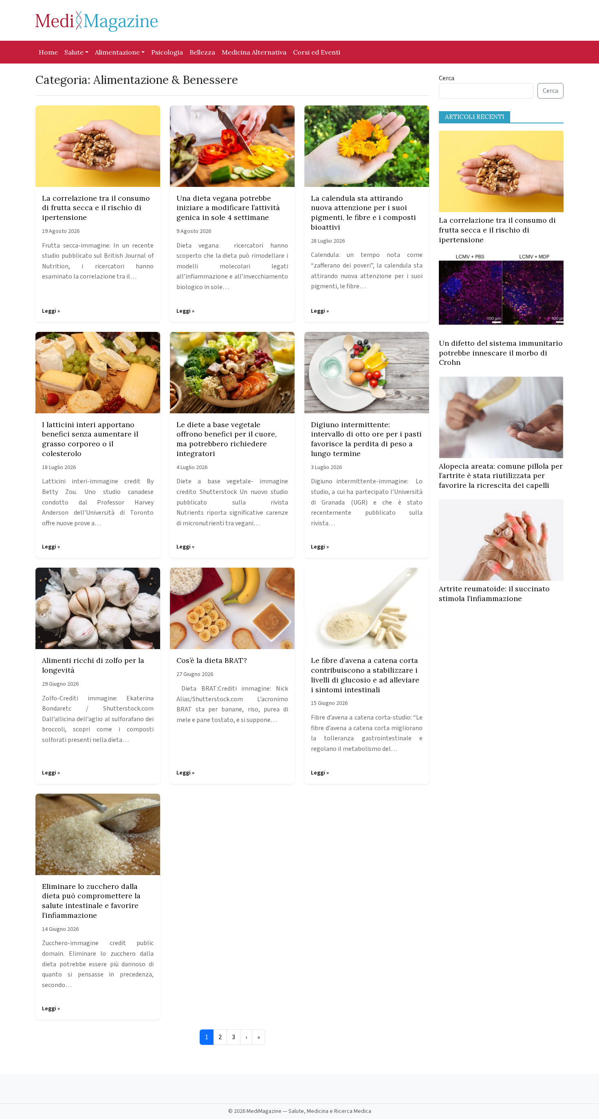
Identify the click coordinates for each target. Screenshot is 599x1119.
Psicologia (167, 52)
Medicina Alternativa (254, 52)
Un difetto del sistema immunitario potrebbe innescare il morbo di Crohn (501, 352)
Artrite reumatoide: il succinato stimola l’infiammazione (494, 593)
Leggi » (51, 311)
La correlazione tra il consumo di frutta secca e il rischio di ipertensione (497, 229)
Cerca (446, 78)
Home (48, 52)
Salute (74, 52)
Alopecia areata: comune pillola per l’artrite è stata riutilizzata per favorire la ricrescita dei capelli (501, 475)
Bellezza (202, 52)
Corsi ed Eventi (316, 52)
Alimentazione (117, 52)
